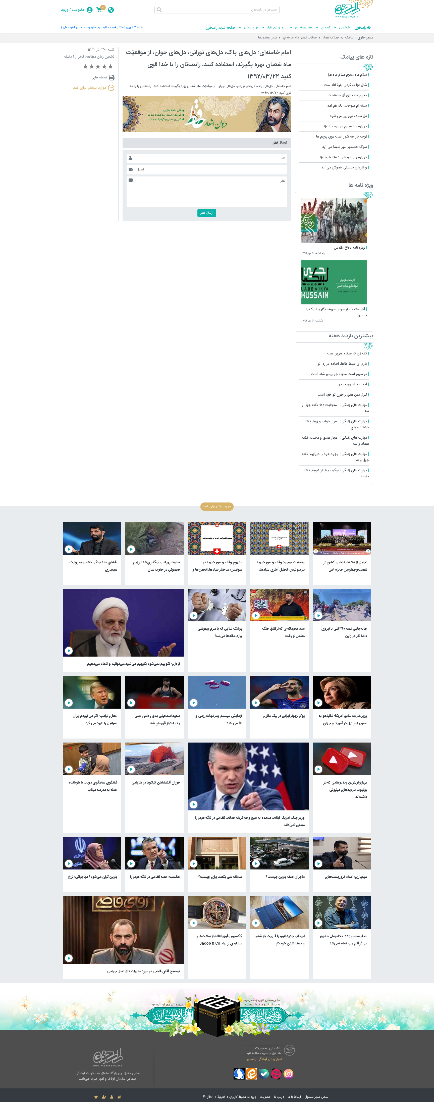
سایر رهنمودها (267, 37)
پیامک (349, 37)
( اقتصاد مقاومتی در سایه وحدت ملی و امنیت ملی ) (89, 27)
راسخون (360, 28)
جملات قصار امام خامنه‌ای (300, 37)
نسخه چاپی (99, 77)
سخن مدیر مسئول (317, 1097)
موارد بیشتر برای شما (89, 87)
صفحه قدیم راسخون (220, 28)
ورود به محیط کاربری (242, 1097)
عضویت (78, 10)
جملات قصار (331, 37)
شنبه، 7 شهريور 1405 (130, 27)
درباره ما (279, 1097)
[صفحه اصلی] (119, 1097)
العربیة (221, 1097)
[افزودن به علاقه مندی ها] (96, 1097)
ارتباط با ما (294, 1097)
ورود (64, 10)
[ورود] (111, 1097)
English (208, 1097)
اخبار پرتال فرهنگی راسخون (263, 1059)
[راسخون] (354, 17)
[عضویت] (104, 1097)
